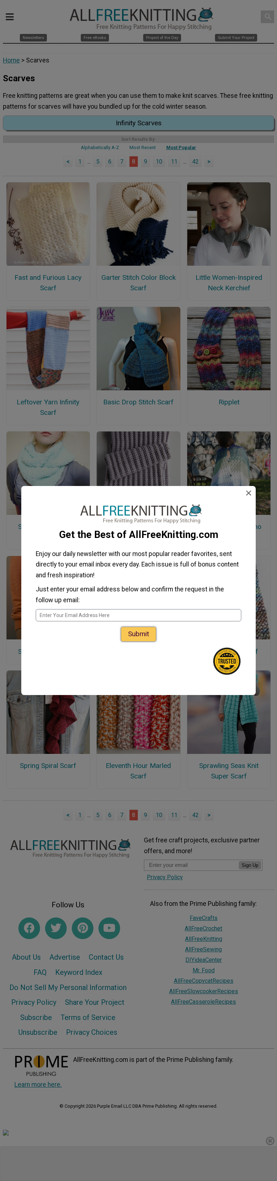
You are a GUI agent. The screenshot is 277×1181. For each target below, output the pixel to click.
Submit (138, 634)
